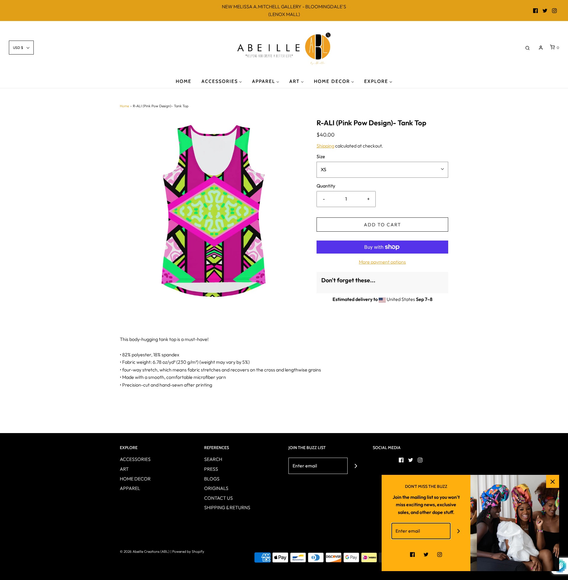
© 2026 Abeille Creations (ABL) (145, 551)
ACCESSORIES (135, 459)
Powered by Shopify (188, 551)
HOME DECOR (135, 479)
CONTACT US (218, 498)
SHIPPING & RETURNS (227, 507)
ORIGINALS (216, 488)
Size (321, 156)
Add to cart (382, 224)
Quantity (326, 186)
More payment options (382, 262)
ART (124, 469)
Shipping (325, 146)
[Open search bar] (527, 47)
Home (124, 106)
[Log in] (540, 47)
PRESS (211, 469)
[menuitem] (183, 81)
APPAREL (130, 488)
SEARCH (213, 459)
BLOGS (212, 479)
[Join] (356, 466)
